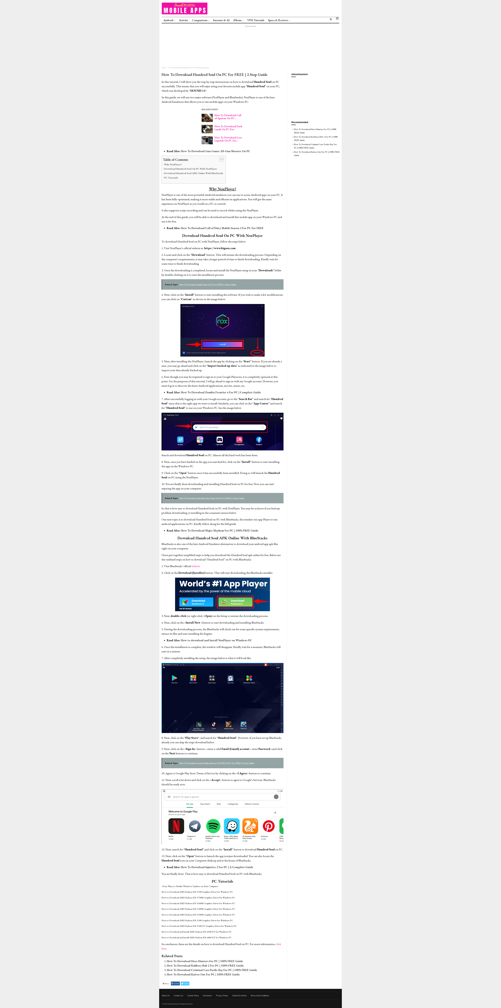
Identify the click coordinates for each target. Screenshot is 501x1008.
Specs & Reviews (278, 20)
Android (168, 20)
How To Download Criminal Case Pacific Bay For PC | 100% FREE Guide (212, 970)
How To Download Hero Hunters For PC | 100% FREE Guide (205, 961)
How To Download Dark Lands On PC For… (228, 128)
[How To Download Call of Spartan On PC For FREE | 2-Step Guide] (207, 118)
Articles (183, 20)
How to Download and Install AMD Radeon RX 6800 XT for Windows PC (197, 937)
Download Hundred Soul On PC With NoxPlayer (190, 168)
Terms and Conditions (259, 995)
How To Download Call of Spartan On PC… (227, 117)
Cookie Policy (193, 995)
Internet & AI (221, 20)
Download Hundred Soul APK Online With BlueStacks (193, 173)
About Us (166, 995)
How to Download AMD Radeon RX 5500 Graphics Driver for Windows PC (197, 891)
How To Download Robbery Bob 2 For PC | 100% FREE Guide (205, 965)
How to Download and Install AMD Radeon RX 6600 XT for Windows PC (197, 931)
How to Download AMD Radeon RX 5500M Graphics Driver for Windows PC (198, 914)
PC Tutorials (171, 177)
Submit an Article (239, 995)
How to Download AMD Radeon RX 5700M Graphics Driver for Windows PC (198, 897)
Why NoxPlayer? (173, 164)
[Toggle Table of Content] (220, 159)
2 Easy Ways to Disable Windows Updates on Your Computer (190, 886)
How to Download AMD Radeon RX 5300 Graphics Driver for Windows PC (197, 920)
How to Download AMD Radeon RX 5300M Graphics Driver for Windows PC (198, 908)
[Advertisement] (237, 46)
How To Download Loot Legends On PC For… (228, 139)
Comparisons (199, 20)
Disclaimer (207, 995)
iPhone (237, 20)
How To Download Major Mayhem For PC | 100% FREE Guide (219, 530)
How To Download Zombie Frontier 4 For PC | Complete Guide (221, 392)
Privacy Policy (222, 995)
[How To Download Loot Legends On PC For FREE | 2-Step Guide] (207, 140)
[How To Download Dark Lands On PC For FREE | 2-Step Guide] (207, 129)
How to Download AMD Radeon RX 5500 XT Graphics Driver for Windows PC (199, 926)
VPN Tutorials (255, 20)
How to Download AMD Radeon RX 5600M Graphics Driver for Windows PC (198, 903)
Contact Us (178, 995)
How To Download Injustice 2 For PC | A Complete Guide (217, 867)
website (196, 566)
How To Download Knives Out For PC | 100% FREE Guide (203, 974)
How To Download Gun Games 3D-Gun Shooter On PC (215, 151)
